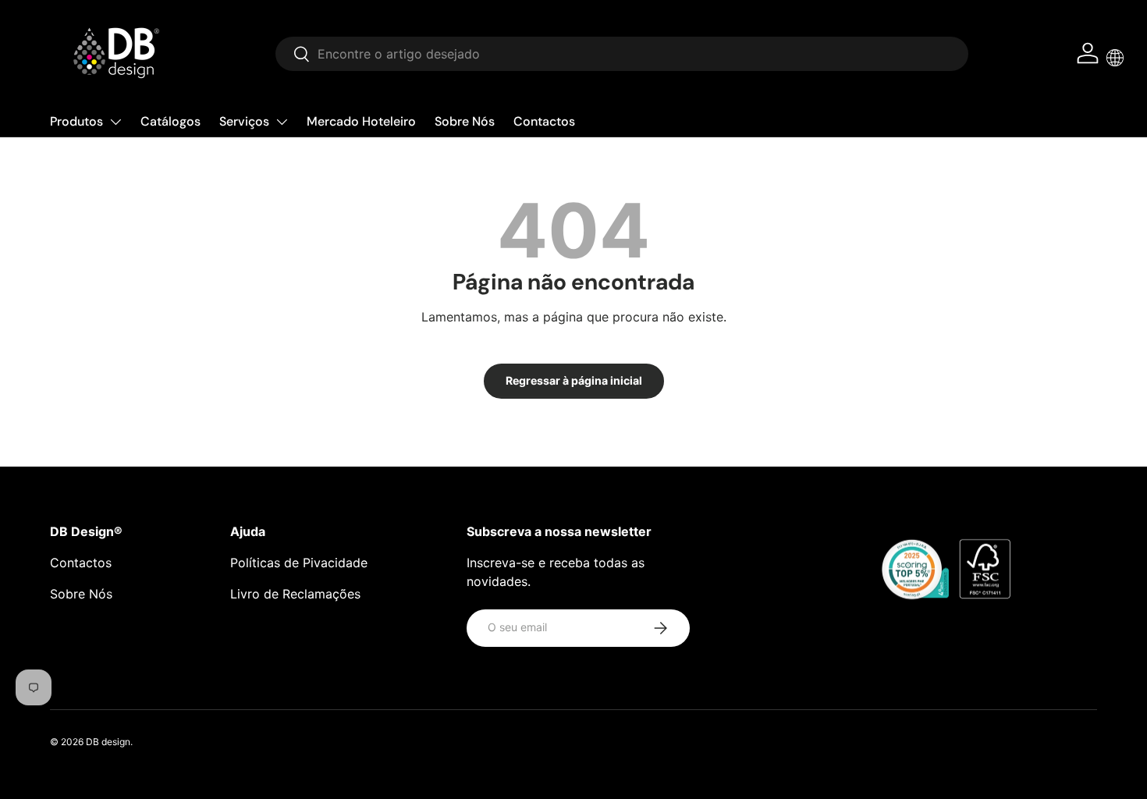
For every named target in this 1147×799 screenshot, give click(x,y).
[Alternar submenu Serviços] (281, 121)
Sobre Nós (465, 121)
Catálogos (170, 121)
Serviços (244, 121)
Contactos (544, 121)
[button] (1115, 58)
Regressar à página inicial (574, 380)
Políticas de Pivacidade (299, 562)
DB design (108, 742)
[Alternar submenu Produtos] (115, 121)
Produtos (76, 121)
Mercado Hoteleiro (361, 121)
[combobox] (622, 54)
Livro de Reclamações (295, 594)
